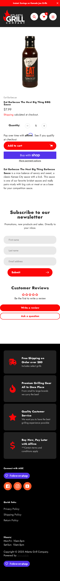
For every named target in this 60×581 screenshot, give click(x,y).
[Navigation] (53, 16)
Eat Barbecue (10, 97)
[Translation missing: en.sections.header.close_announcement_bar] (57, 3)
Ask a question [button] (30, 316)
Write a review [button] (30, 308)
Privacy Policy (11, 509)
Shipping (9, 114)
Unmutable (23, 555)
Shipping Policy (12, 515)
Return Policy (11, 520)
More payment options (30, 160)
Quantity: (14, 125)
